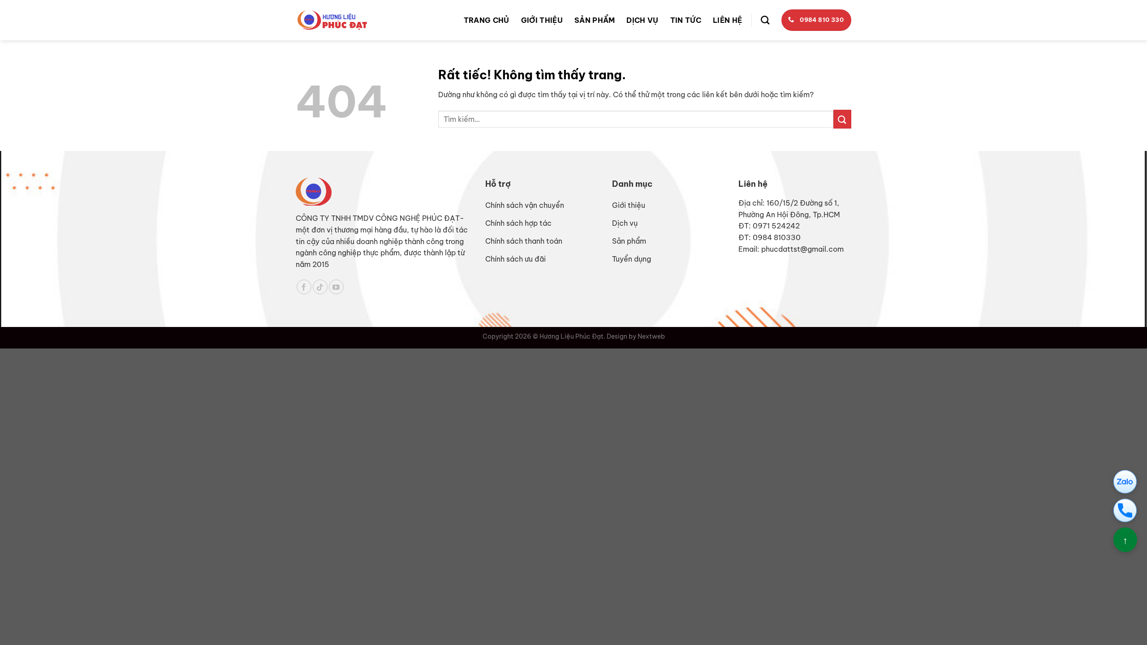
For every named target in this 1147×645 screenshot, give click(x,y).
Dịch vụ (642, 20)
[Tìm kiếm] (765, 20)
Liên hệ (727, 20)
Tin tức (685, 20)
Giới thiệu (542, 20)
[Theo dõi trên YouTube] (336, 287)
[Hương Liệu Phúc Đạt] (332, 20)
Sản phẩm (594, 20)
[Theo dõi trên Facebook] (304, 287)
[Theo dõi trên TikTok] (320, 287)
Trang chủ (486, 20)
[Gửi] (842, 119)
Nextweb (651, 336)
